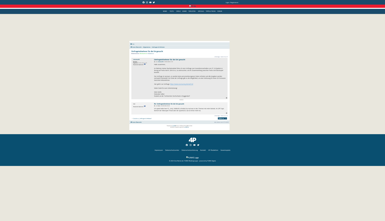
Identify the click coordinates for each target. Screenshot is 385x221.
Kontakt (203, 150)
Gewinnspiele (225, 150)
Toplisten (191, 11)
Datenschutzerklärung (190, 150)
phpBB (173, 125)
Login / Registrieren (232, 2)
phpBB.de (186, 127)
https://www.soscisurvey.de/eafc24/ (181, 84)
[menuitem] (132, 44)
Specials (201, 11)
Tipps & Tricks (211, 11)
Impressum (159, 150)
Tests (172, 11)
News (165, 11)
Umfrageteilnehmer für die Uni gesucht (147, 51)
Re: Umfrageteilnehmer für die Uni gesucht (169, 104)
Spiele (178, 11)
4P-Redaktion (213, 150)
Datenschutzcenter (172, 150)
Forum (219, 11)
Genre (184, 11)
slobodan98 (136, 59)
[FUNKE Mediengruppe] (192, 157)
